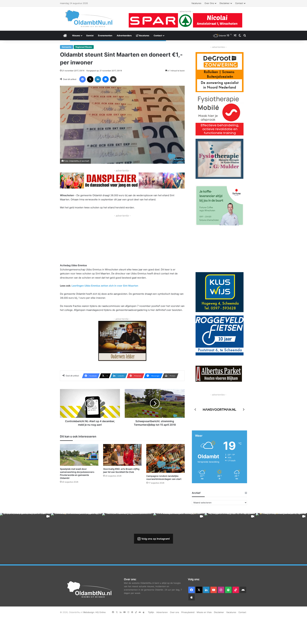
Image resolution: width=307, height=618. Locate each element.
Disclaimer (225, 3)
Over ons (209, 3)
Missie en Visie (204, 612)
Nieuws (76, 35)
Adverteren (162, 612)
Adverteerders (124, 35)
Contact (239, 3)
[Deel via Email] (113, 79)
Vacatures (196, 3)
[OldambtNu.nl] (89, 18)
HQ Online (100, 612)
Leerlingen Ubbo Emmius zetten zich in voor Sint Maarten (105, 285)
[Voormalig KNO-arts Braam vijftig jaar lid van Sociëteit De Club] (122, 455)
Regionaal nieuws (83, 47)
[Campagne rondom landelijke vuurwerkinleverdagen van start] (165, 458)
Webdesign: (89, 612)
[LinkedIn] (98, 79)
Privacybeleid (187, 612)
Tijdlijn (151, 612)
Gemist (90, 35)
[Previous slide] (195, 409)
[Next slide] (243, 409)
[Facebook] (82, 79)
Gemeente (66, 47)
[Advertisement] (122, 240)
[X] (90, 79)
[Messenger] (105, 79)
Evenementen (105, 35)
